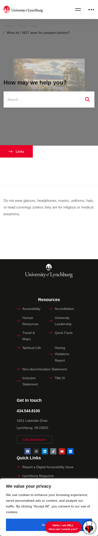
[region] (49, 507)
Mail (34, 26)
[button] (34, 439)
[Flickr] (70, 451)
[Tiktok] (53, 451)
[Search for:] (49, 99)
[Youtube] (62, 451)
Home (8, 26)
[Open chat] (89, 527)
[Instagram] (36, 451)
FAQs (22, 26)
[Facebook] (27, 451)
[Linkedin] (45, 451)
